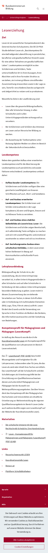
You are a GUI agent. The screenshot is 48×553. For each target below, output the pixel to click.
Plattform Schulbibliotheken (18, 471)
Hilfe (4, 504)
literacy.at (10, 465)
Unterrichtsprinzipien (18, 17)
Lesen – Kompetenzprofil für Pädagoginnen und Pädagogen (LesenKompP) (26, 438)
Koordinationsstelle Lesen (13, 341)
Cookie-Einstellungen (24, 546)
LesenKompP (20, 355)
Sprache (5, 489)
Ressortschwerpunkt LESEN (18, 454)
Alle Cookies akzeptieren (24, 539)
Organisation (7, 497)
